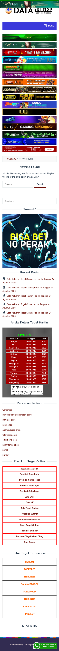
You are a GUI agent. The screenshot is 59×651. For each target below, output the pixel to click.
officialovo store (9, 439)
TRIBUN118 (29, 599)
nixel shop (7, 424)
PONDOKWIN (29, 591)
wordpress (7, 409)
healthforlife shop (10, 444)
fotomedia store (9, 434)
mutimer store (9, 419)
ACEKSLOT (29, 569)
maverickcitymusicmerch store (17, 414)
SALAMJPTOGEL (29, 584)
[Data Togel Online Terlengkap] (29, 10)
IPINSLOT (30, 613)
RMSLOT (29, 561)
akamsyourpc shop (11, 429)
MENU (51, 26)
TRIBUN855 (29, 576)
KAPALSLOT (29, 606)
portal (5, 449)
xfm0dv (6, 454)
